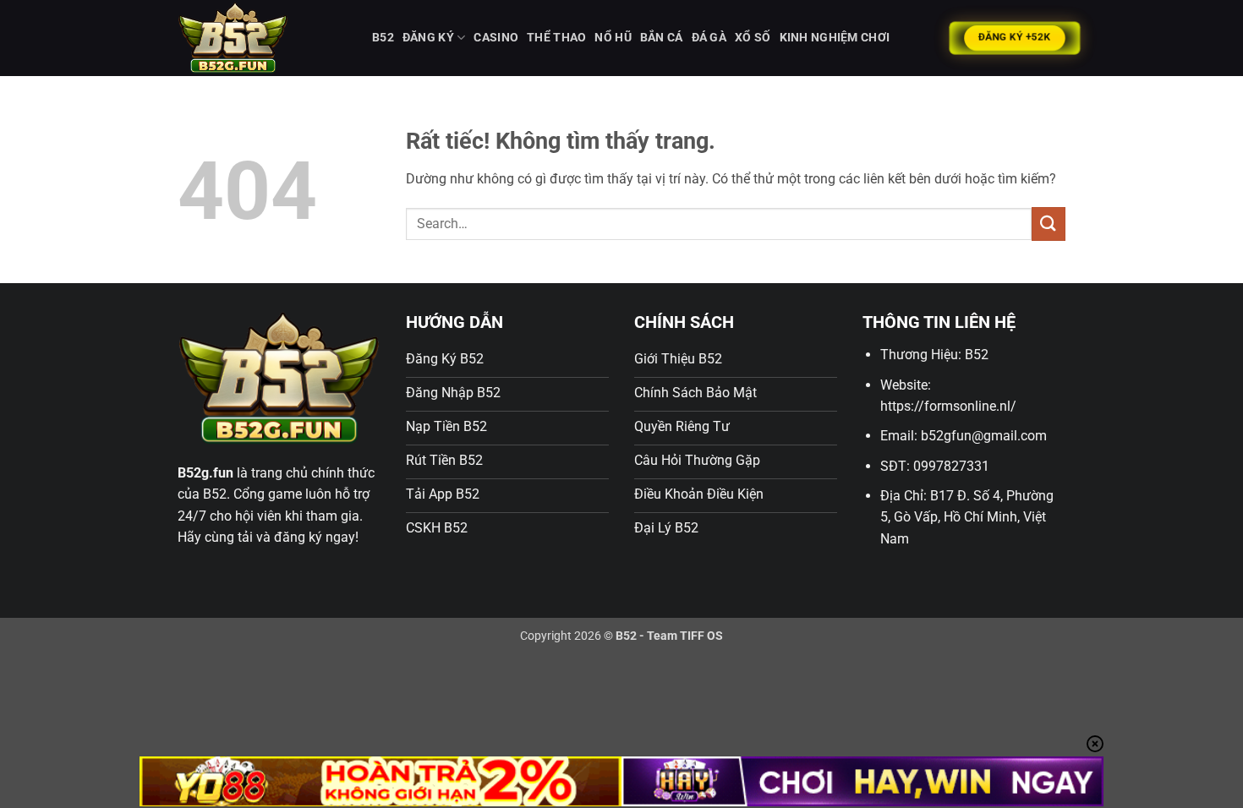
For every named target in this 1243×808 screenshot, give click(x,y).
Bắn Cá (661, 37)
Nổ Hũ (612, 37)
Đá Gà (709, 37)
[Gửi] (1048, 223)
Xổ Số (752, 37)
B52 (383, 37)
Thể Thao (556, 37)
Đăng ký (428, 37)
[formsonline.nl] (262, 38)
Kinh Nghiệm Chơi (835, 37)
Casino (496, 37)
